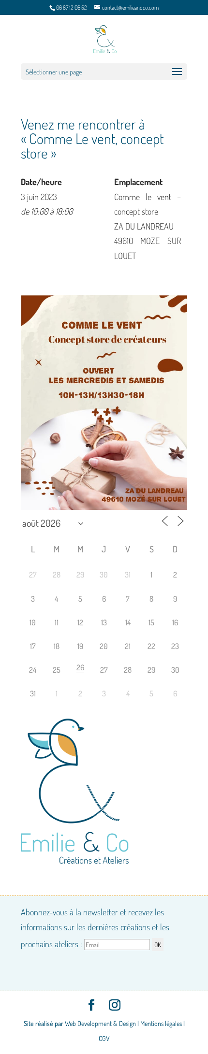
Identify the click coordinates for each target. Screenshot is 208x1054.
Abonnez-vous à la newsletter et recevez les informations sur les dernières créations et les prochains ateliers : (95, 928)
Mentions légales (161, 1023)
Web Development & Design (100, 1023)
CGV (104, 1038)
